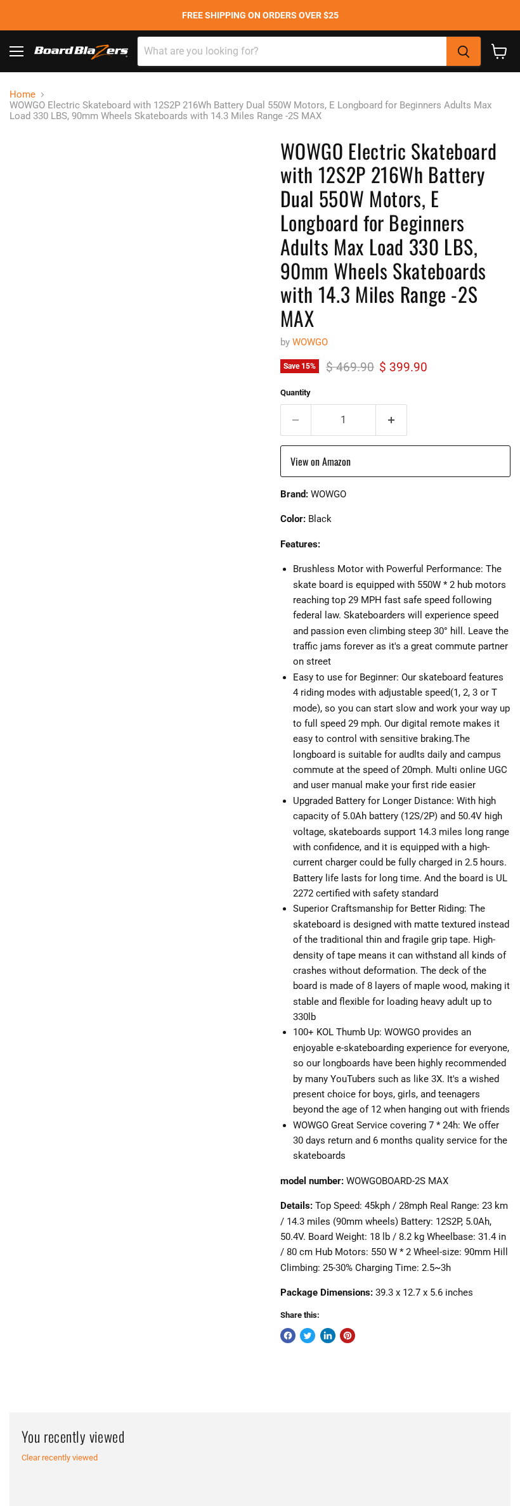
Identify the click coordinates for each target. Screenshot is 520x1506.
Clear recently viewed (60, 1457)
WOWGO (310, 342)
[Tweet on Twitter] (307, 1335)
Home (23, 94)
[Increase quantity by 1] (391, 420)
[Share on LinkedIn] (327, 1335)
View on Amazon (320, 461)
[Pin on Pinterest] (347, 1335)
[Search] (463, 51)
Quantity (295, 392)
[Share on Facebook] (288, 1335)
